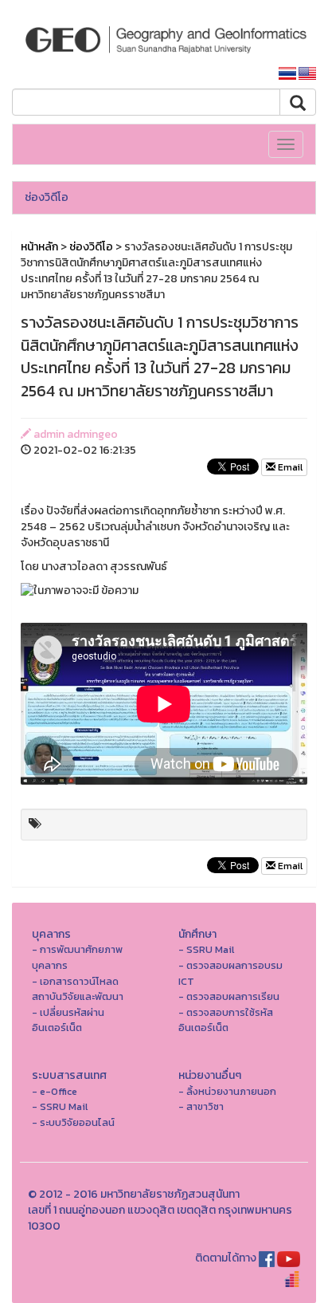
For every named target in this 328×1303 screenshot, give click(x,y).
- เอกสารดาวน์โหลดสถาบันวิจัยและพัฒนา (77, 989)
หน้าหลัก (39, 246)
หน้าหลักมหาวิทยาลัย (209, 73)
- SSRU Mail (206, 949)
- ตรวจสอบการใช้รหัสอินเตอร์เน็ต (225, 1020)
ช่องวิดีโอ (46, 197)
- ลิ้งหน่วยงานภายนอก (227, 1091)
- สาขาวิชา (201, 1106)
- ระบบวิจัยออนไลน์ (73, 1122)
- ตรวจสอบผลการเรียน (228, 996)
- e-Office (54, 1091)
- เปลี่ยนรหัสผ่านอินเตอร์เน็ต (68, 1020)
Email (289, 467)
